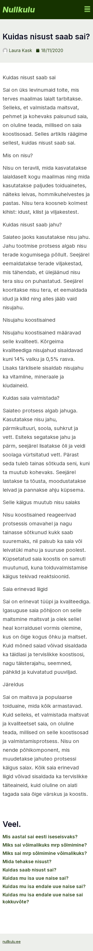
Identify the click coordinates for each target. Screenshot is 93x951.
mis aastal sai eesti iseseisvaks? (40, 836)
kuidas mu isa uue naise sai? (35, 878)
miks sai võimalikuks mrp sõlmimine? (45, 845)
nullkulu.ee (12, 941)
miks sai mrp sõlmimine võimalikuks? (45, 853)
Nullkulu (19, 9)
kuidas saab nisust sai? (29, 870)
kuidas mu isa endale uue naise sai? (44, 886)
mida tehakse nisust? (27, 861)
